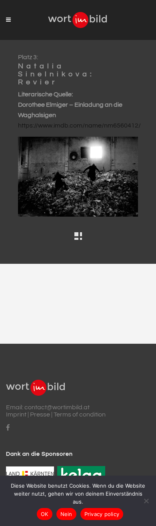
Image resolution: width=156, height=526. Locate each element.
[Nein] (146, 501)
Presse (40, 414)
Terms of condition (80, 414)
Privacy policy (102, 514)
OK (44, 514)
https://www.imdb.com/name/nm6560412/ (79, 125)
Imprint (16, 414)
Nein (66, 514)
